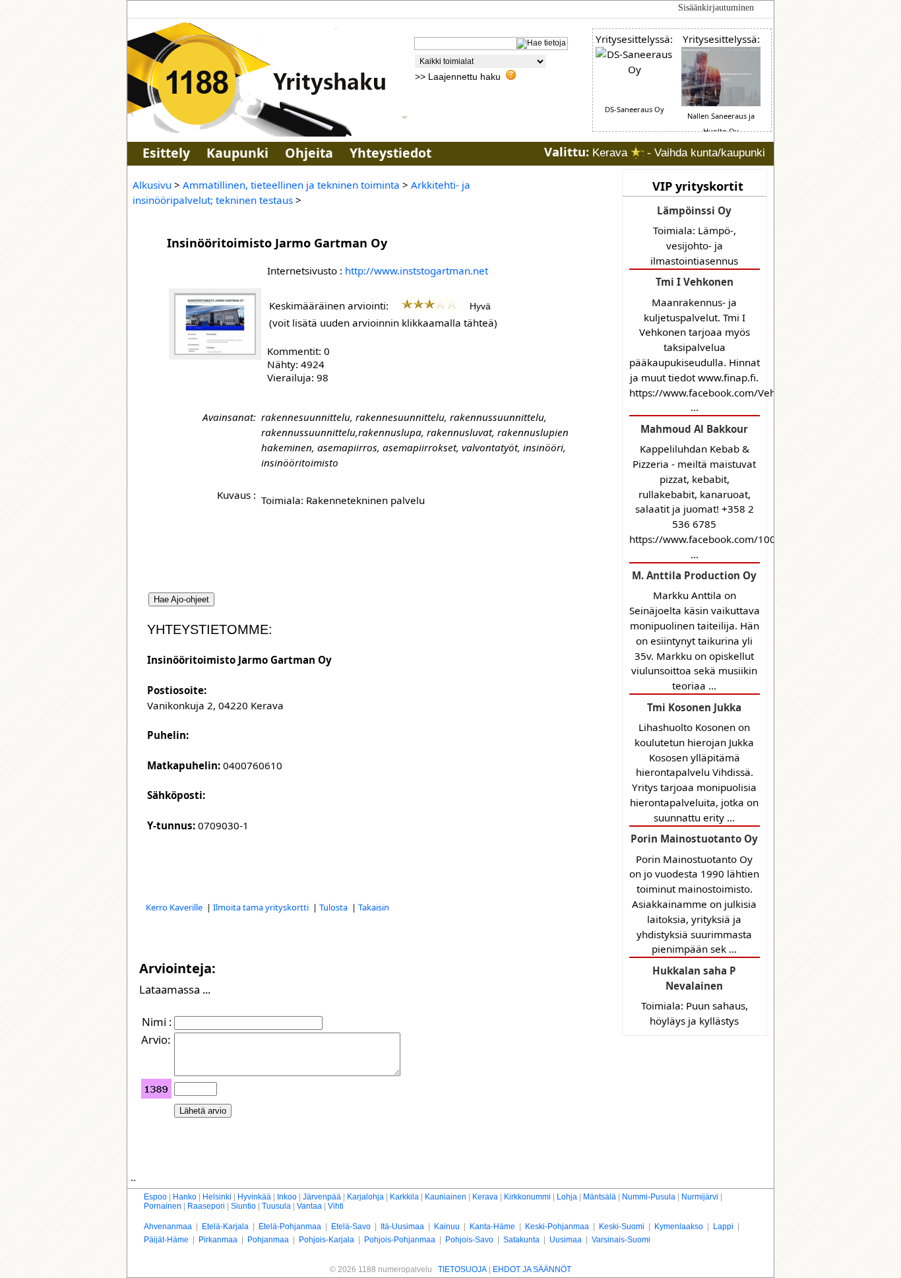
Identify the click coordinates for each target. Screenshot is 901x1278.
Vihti (336, 1206)
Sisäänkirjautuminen (716, 8)
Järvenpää (322, 1196)
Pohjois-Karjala (326, 1239)
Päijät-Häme (166, 1239)
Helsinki (217, 1196)
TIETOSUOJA (462, 1269)
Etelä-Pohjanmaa (290, 1226)
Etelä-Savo (351, 1226)
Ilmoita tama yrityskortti (262, 907)
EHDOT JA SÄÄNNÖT (532, 1269)
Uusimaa (565, 1239)
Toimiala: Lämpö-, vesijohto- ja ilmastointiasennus (694, 235)
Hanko (185, 1196)
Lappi (723, 1226)
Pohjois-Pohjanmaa (399, 1239)
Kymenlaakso (678, 1226)
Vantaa (309, 1206)
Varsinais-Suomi (621, 1239)
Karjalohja (365, 1196)
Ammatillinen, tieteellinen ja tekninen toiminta (291, 184)
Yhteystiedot (390, 153)
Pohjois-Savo (469, 1239)
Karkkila (404, 1196)
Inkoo (287, 1196)
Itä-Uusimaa (402, 1226)
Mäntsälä (599, 1196)
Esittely (166, 153)
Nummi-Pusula (648, 1196)
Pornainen (162, 1206)
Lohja (567, 1196)
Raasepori (206, 1206)
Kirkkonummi (527, 1196)
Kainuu (447, 1226)
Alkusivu (152, 184)
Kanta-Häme (492, 1226)
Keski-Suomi (621, 1226)
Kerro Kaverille (175, 907)
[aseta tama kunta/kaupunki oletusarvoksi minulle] (637, 152)
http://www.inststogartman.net (416, 270)
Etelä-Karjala (225, 1226)
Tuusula (276, 1206)
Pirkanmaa (218, 1239)
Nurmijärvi (699, 1196)
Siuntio (243, 1206)
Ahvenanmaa (168, 1226)
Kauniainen (445, 1196)
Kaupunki (237, 153)
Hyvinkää (254, 1196)
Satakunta (521, 1239)
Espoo (155, 1196)
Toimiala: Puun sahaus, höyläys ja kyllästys (694, 995)
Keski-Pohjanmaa (557, 1226)
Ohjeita (309, 153)
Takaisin (373, 907)
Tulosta (334, 907)
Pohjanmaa (268, 1239)
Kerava (485, 1196)
